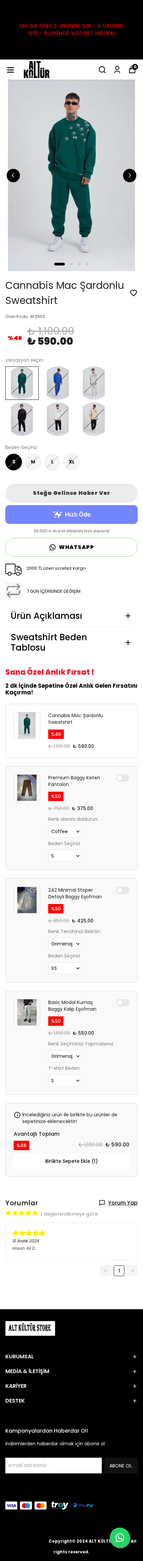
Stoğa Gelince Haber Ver (71, 493)
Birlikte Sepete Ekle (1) (71, 1161)
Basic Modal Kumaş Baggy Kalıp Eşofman (72, 1005)
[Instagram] (25, 1491)
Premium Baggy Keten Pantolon (74, 781)
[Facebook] (9, 1491)
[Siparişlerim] (117, 70)
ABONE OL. (121, 1465)
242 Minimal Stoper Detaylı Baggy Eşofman (75, 893)
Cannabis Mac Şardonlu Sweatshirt (75, 719)
